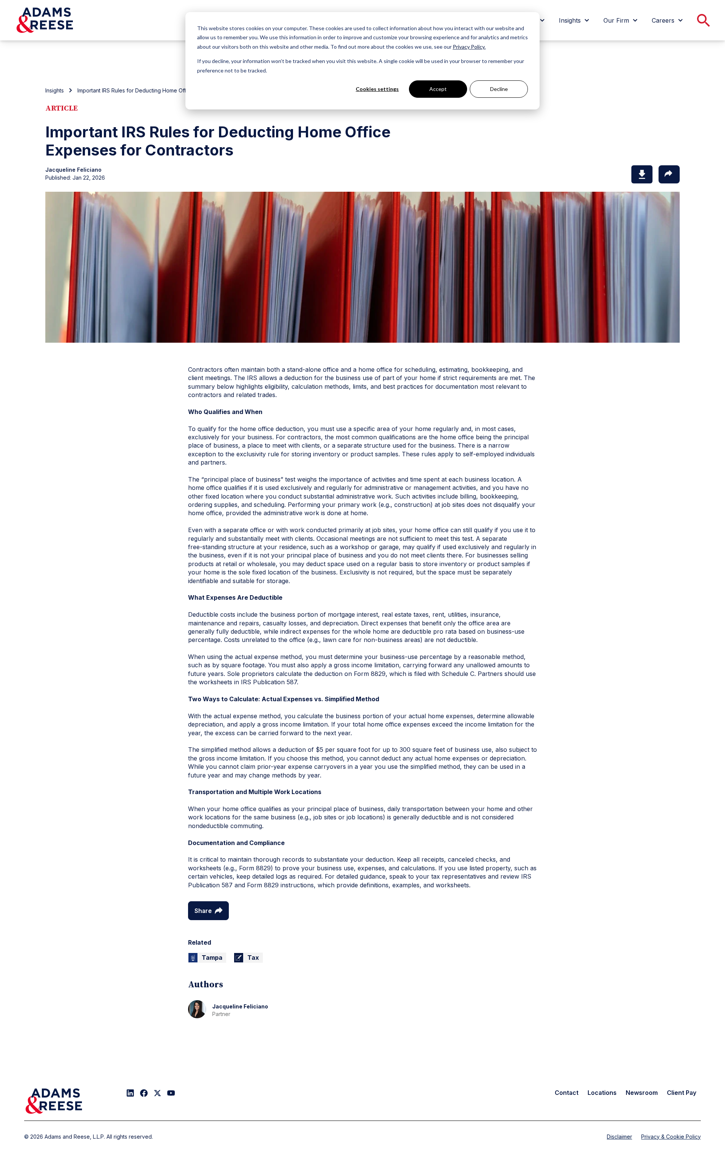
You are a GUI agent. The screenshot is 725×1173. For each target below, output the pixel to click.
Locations (602, 1092)
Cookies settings (377, 89)
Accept (438, 89)
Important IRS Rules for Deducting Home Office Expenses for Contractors (168, 90)
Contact (566, 1092)
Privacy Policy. (469, 46)
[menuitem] (575, 20)
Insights (54, 90)
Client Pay (681, 1092)
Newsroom (642, 1092)
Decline (499, 89)
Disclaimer (619, 1136)
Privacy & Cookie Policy (671, 1136)
